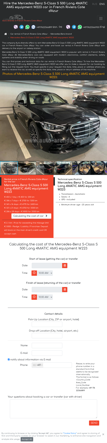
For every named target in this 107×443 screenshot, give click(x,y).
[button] (27, 168)
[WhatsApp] (27, 27)
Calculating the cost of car (28, 216)
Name (24, 345)
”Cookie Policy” (70, 433)
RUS (94, 4)
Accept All (27, 439)
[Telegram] (21, 27)
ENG (101, 4)
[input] (47, 265)
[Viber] (15, 27)
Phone (24, 365)
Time (24, 273)
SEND (94, 423)
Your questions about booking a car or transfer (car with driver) (45, 397)
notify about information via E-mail (30, 359)
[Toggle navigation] (101, 18)
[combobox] (37, 365)
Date (25, 265)
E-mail (24, 353)
